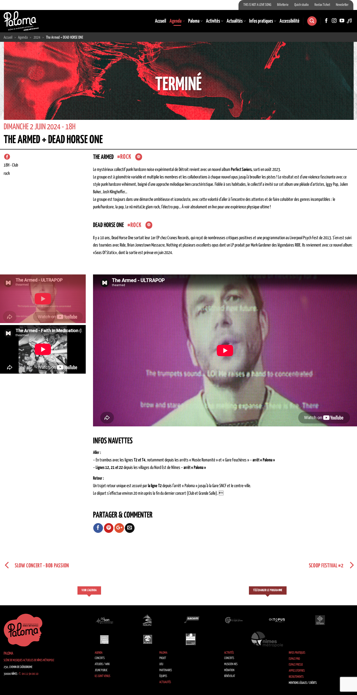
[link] (272, 169)
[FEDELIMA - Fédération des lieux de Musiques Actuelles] (147, 620)
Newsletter (342, 5)
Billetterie (283, 5)
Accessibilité (289, 21)
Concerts (100, 658)
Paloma (193, 21)
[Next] (343, 95)
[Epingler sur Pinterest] (109, 528)
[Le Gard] (104, 639)
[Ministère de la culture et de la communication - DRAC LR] (190, 639)
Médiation (229, 670)
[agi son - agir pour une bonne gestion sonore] (104, 620)
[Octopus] (277, 620)
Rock (125, 157)
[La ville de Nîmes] (147, 639)
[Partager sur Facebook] (98, 528)
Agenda (175, 21)
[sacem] (190, 620)
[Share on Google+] (119, 528)
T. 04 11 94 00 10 (28, 674)
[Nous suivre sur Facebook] (326, 21)
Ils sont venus (102, 676)
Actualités (235, 21)
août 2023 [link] (272, 169)
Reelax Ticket (322, 5)
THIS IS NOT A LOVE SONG (257, 5)
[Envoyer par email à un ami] (130, 528)
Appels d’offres (297, 670)
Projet (162, 658)
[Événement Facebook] (7, 157)
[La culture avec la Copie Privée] (234, 620)
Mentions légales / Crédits (303, 683)
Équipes (163, 676)
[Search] (311, 21)
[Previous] (13, 95)
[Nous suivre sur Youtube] (342, 21)
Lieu (161, 664)
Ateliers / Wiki (102, 664)
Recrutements (296, 676)
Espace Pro (294, 658)
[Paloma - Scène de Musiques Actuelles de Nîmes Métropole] (21, 21)
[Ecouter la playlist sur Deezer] (349, 21)
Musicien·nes (231, 664)
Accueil (160, 21)
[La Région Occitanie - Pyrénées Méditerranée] (320, 620)
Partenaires (165, 670)
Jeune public (101, 670)
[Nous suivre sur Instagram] (334, 21)
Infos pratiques (261, 21)
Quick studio (301, 5)
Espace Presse (296, 664)
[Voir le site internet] (138, 157)
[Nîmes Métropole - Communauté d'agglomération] (267, 639)
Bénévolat (229, 676)
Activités (213, 21)
